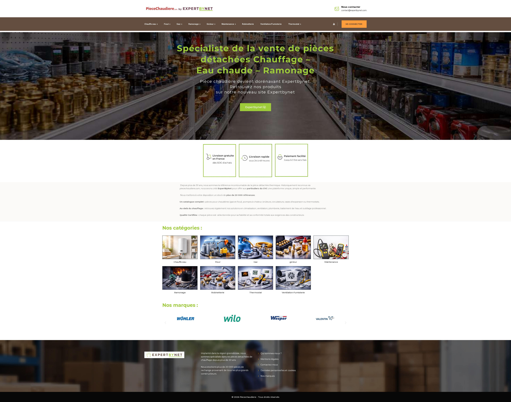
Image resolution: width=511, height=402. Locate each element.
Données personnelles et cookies (278, 370)
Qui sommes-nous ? (271, 353)
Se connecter (354, 24)
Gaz (178, 24)
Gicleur (210, 24)
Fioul (166, 24)
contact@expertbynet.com (354, 10)
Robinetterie (248, 24)
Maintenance (228, 24)
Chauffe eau (150, 24)
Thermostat (293, 24)
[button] (165, 322)
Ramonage (193, 24)
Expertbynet (255, 107)
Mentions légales (270, 359)
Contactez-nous (269, 364)
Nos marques (268, 376)
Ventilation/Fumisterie (271, 24)
